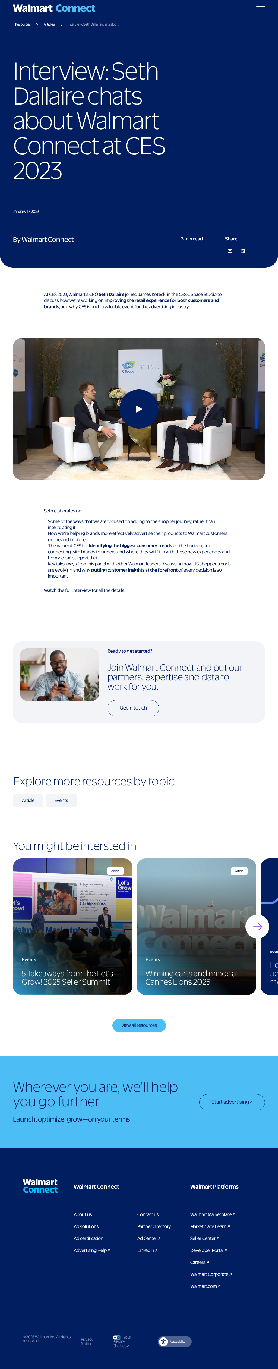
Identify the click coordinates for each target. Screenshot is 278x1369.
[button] (124, 1187)
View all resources (139, 1025)
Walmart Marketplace (212, 1215)
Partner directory (154, 1227)
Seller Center (204, 1238)
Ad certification (88, 1238)
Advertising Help (92, 1250)
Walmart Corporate (211, 1274)
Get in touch (133, 708)
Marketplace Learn (210, 1227)
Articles (49, 24)
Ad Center (149, 1238)
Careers (199, 1262)
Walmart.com (205, 1286)
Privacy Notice (87, 1342)
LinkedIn (147, 1250)
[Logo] (54, 8)
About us (83, 1215)
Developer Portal (208, 1250)
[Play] (139, 409)
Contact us (148, 1215)
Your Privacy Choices (126, 1342)
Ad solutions (86, 1227)
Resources (23, 24)
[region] (139, 926)
